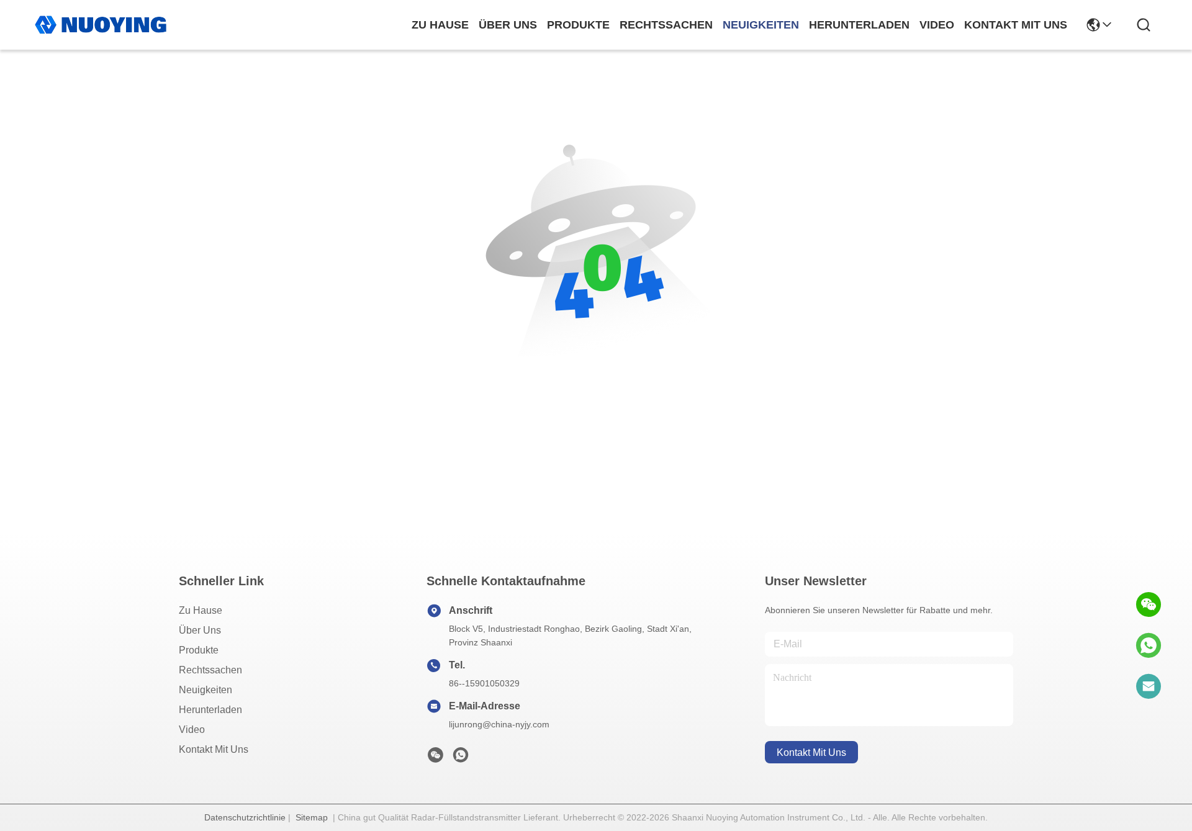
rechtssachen (666, 25)
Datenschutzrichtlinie (245, 817)
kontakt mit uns (1015, 25)
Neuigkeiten (205, 690)
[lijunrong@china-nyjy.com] (1148, 686)
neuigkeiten (761, 25)
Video (192, 729)
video (936, 25)
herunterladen (859, 25)
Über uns (508, 25)
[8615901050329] (1148, 645)
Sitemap (312, 817)
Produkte (199, 650)
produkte (578, 25)
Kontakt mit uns (213, 749)
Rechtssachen (210, 670)
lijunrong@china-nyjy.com (499, 724)
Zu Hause (440, 25)
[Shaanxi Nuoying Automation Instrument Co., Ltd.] (100, 25)
